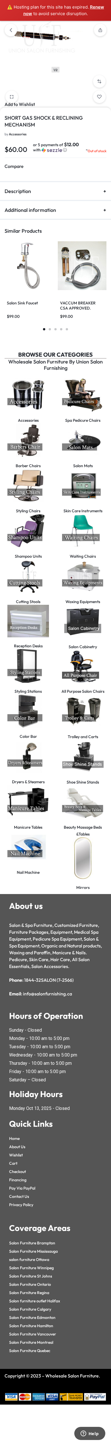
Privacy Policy (21, 1204)
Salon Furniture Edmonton (32, 1317)
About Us (17, 1146)
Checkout (17, 1171)
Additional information (30, 210)
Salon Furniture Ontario (30, 1284)
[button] (99, 81)
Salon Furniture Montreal (31, 1342)
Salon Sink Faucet (22, 303)
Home (14, 1138)
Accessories (17, 134)
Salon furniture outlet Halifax (34, 1301)
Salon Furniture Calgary (30, 1309)
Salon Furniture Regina (29, 1292)
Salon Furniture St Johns (30, 1276)
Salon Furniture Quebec (29, 1350)
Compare (14, 166)
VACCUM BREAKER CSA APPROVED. (78, 305)
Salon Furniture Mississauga (33, 1251)
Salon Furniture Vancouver (32, 1334)
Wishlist (16, 1155)
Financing (17, 1179)
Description (18, 191)
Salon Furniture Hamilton (31, 1325)
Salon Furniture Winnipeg (31, 1267)
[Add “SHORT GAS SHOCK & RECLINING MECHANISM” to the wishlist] (99, 97)
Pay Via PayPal (22, 1188)
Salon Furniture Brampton (32, 1243)
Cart (13, 1163)
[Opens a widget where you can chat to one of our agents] (89, 1434)
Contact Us (19, 1196)
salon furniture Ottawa (29, 1259)
